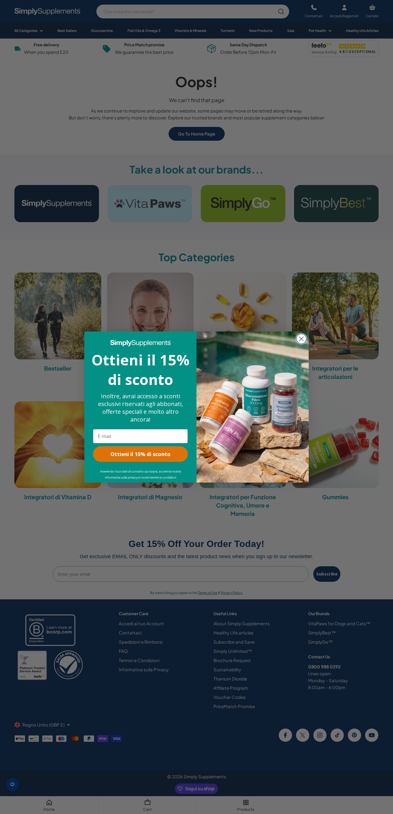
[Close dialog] (301, 339)
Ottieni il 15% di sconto (140, 454)
